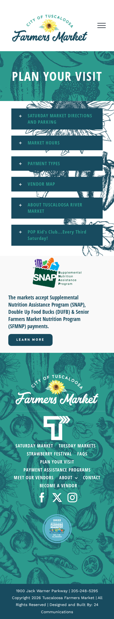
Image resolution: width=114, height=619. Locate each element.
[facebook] (42, 497)
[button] (57, 119)
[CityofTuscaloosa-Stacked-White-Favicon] (57, 416)
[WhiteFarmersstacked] (57, 377)
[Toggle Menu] (101, 25)
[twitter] (57, 497)
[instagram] (72, 497)
